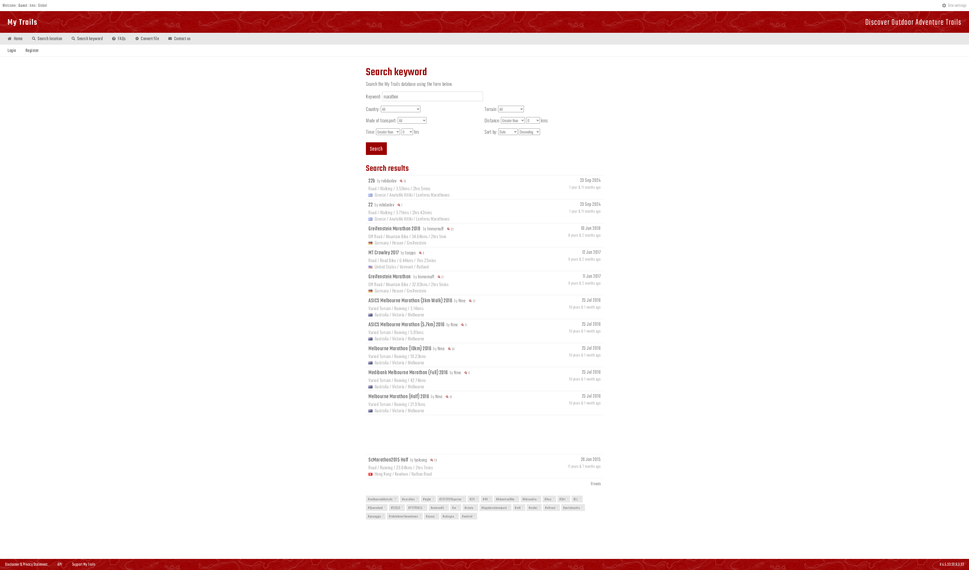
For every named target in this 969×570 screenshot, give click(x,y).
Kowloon (401, 474)
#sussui (431, 516)
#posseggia (376, 516)
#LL (577, 499)
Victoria (398, 314)
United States (385, 266)
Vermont (406, 266)
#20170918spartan (451, 499)
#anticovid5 (439, 507)
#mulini (534, 507)
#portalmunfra (573, 507)
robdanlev (389, 180)
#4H (487, 499)
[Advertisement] (484, 434)
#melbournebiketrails (382, 499)
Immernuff (435, 228)
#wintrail (468, 516)
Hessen (397, 242)
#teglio (428, 499)
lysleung (420, 459)
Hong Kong (383, 474)
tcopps (410, 252)
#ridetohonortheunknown (405, 516)
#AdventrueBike (506, 499)
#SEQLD (397, 507)
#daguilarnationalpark (495, 507)
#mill (519, 507)
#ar (455, 507)
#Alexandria (531, 499)
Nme (462, 300)
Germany (382, 242)
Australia (382, 314)
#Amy (549, 499)
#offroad (551, 507)
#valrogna (450, 516)
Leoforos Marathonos (433, 195)
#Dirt (563, 499)
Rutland (423, 266)
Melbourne (416, 314)
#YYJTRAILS (416, 507)
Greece (380, 195)
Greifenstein (416, 242)
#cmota (470, 507)
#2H (474, 499)
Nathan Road (422, 474)
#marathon (410, 499)
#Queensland (377, 507)
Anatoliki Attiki (401, 195)
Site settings (956, 6)
